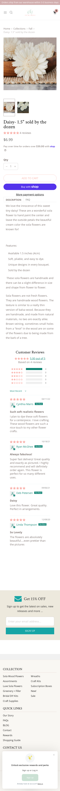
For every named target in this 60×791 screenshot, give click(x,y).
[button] (11, 133)
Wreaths (35, 676)
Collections (19, 28)
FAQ (28, 199)
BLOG (6, 725)
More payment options (30, 194)
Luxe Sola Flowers (12, 686)
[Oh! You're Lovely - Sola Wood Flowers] (30, 12)
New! (33, 691)
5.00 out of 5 (37, 358)
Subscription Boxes (41, 686)
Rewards (7, 735)
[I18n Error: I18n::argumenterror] (9, 107)
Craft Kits (36, 681)
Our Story (8, 715)
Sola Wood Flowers (13, 676)
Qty (5, 159)
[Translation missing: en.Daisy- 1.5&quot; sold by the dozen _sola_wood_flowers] (23, 107)
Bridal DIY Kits (10, 696)
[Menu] (5, 12)
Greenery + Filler (12, 691)
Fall (30, 28)
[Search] (11, 12)
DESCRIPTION (13, 199)
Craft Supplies (10, 701)
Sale (33, 696)
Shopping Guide (12, 740)
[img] (17, 399)
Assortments (10, 681)
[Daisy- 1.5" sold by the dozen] (30, 63)
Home (6, 28)
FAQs (5, 720)
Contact (7, 730)
